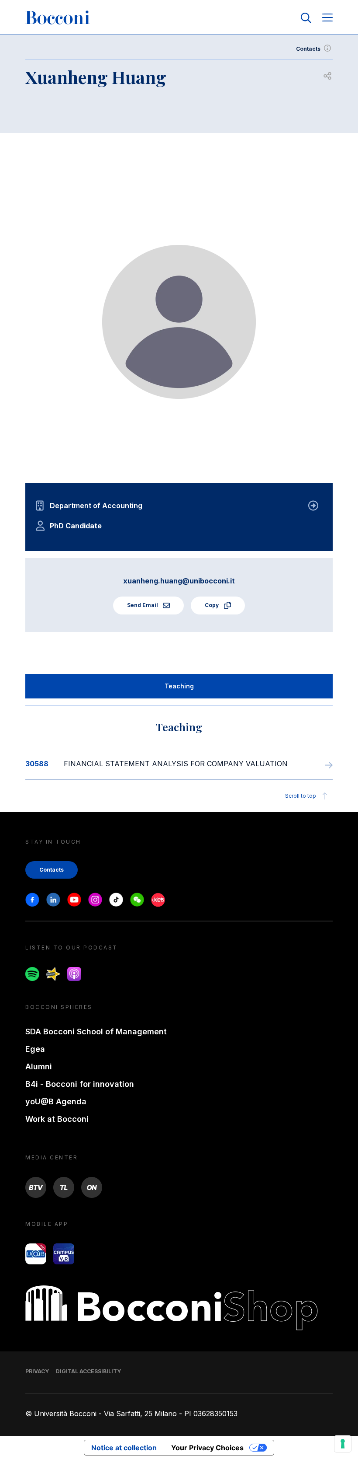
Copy (212, 605)
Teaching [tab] (179, 686)
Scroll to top (300, 795)
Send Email (143, 605)
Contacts (308, 48)
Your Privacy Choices (207, 1447)
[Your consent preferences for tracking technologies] (342, 1443)
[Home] (57, 17)
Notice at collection (124, 1447)
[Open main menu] (327, 18)
